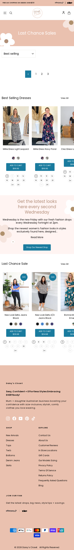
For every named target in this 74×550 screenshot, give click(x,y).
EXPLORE (43, 427)
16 (7, 180)
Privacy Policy (46, 465)
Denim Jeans (13, 460)
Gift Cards (44, 455)
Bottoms (10, 455)
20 (18, 180)
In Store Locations (48, 450)
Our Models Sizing (48, 460)
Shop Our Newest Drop (37, 247)
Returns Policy (46, 475)
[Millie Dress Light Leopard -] (13, 158)
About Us (43, 440)
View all (64, 98)
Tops (8, 445)
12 (17, 176)
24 (12, 185)
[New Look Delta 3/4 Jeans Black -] (37, 324)
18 (12, 180)
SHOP (9, 427)
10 (41, 176)
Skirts (9, 465)
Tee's (8, 450)
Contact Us (44, 435)
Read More (37, 237)
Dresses (10, 440)
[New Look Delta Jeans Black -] (11, 324)
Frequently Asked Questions (53, 480)
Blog (41, 485)
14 (23, 176)
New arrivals (12, 435)
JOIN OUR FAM (14, 495)
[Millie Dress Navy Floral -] (42, 158)
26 (18, 185)
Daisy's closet (14, 383)
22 (24, 180)
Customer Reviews (48, 445)
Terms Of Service (47, 470)
